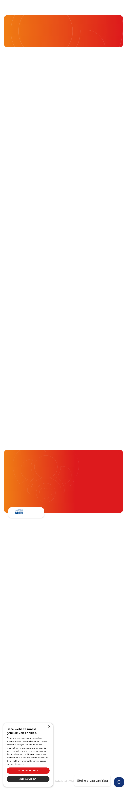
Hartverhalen (75, 600)
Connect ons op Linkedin (32, 647)
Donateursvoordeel (80, 639)
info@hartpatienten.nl (30, 610)
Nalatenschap (75, 658)
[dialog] (28, 755)
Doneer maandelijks (80, 652)
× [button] (49, 726)
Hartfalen (10, 703)
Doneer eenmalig (78, 645)
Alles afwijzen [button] (28, 779)
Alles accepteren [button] (28, 770)
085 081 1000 (25, 602)
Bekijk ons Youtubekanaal (33, 664)
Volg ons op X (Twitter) (31, 639)
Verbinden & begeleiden (83, 580)
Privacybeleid (30, 764)
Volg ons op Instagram (31, 656)
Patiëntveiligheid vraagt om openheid (92, 593)
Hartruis (10, 690)
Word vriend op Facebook (33, 631)
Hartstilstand (13, 697)
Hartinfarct (12, 684)
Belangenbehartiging (81, 567)
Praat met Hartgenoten (82, 606)
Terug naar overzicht (31, 226)
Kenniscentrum (22, 36)
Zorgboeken (75, 619)
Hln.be (31, 201)
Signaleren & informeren (83, 574)
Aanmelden (35, 413)
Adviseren (73, 587)
